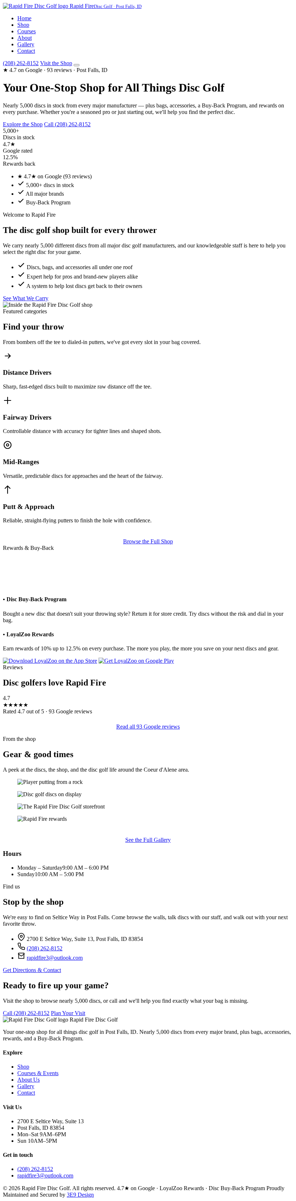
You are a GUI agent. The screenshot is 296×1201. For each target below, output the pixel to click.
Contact (26, 51)
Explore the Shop (23, 124)
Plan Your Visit (68, 1013)
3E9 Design (80, 1195)
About (24, 38)
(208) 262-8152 (21, 63)
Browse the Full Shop (148, 541)
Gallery (25, 44)
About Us (28, 1080)
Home (24, 18)
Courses (26, 31)
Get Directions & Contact (32, 970)
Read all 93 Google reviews (148, 726)
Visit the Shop (56, 63)
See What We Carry (25, 298)
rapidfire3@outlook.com (55, 958)
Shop (23, 25)
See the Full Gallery (148, 840)
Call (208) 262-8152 (67, 124)
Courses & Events (37, 1073)
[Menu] (76, 65)
